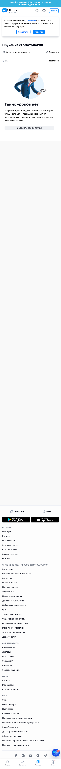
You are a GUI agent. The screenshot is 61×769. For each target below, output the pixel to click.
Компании (7, 665)
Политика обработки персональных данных (23, 740)
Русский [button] (19, 511)
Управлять (23, 32)
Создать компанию (11, 670)
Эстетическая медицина (13, 632)
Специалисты (8, 647)
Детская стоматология (13, 601)
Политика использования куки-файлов (20, 722)
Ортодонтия (8, 569)
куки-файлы (30, 20)
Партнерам (7, 709)
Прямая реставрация (12, 596)
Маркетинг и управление (14, 628)
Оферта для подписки (12, 736)
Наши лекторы (9, 704)
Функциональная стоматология (17, 573)
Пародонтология (10, 587)
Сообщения (7, 661)
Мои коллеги (8, 656)
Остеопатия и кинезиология (15, 623)
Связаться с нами (10, 713)
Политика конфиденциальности (17, 718)
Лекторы (6, 652)
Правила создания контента (15, 745)
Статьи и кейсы (9, 549)
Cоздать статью (9, 554)
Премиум (6, 531)
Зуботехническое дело (12, 614)
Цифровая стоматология (14, 605)
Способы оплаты (10, 727)
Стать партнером (10, 689)
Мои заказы (8, 685)
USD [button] (47, 511)
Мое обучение (8, 540)
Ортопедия (7, 578)
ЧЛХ (4, 610)
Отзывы (6, 559)
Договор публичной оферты (15, 731)
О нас (4, 700)
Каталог (6, 536)
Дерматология (9, 637)
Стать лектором (9, 545)
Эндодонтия (8, 592)
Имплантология (9, 583)
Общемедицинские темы (13, 619)
